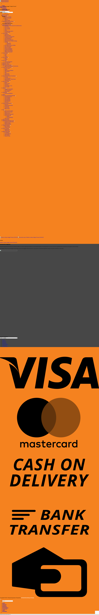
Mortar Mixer (7, 23)
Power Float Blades (8, 48)
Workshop (4, 343)
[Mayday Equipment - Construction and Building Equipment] (4, 1)
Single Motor (7, 129)
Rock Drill (6, 102)
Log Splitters (4, 92)
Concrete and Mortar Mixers (8, 21)
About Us (4, 341)
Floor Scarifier (7, 28)
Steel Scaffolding (8, 123)
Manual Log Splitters (9, 93)
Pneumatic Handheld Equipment (8, 95)
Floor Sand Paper (8, 46)
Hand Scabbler (7, 98)
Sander (6, 59)
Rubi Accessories (8, 115)
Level (6, 54)
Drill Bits (6, 42)
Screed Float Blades (8, 49)
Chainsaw (6, 84)
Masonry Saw (7, 127)
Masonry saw (7, 113)
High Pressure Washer (9, 70)
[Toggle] (8, 33)
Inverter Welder (8, 133)
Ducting (6, 76)
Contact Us (4, 345)
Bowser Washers (5, 14)
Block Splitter (7, 126)
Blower (6, 82)
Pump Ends (7, 106)
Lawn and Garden (5, 81)
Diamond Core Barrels (9, 39)
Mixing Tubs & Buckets (9, 114)
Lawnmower (7, 71)
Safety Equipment (5, 119)
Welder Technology (6, 131)
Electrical (6, 104)
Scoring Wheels (10, 117)
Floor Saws (4, 60)
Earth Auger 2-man (8, 85)
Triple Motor (7, 130)
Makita (3, 94)
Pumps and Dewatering (7, 103)
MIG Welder (7, 134)
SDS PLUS (9, 44)
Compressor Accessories (9, 36)
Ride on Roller (7, 20)
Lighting (4, 87)
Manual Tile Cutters (8, 111)
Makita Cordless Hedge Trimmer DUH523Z (8, 242)
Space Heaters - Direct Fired (10, 79)
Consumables (5, 33)
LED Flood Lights (8, 90)
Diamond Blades (8, 38)
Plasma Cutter (7, 135)
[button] (1, 7)
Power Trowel (7, 32)
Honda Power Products (7, 67)
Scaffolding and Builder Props (8, 120)
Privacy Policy (5, 346)
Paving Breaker (8, 99)
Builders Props (7, 122)
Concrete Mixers (8, 22)
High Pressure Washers (6, 64)
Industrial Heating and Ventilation (9, 75)
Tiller (6, 72)
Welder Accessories (8, 51)
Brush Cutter (7, 68)
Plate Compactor (8, 18)
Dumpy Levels (5, 52)
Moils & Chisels (8, 47)
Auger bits (7, 34)
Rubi (3, 109)
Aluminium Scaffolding (9, 121)
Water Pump (7, 74)
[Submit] (2, 602)
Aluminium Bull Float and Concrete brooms (13, 25)
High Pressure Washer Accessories (11, 66)
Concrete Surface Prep (6, 24)
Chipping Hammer (8, 96)
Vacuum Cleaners (5, 128)
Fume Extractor (8, 78)
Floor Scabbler (7, 97)
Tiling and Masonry (6, 125)
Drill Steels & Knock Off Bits (10, 45)
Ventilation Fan (8, 80)
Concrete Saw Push (8, 61)
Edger (6, 58)
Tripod (6, 56)
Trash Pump (7, 73)
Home (1, 6)
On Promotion (5, 10)
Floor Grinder (7, 27)
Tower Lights (7, 91)
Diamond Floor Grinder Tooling (11, 40)
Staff (5, 55)
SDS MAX (9, 43)
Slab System (7, 118)
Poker (6, 30)
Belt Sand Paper (8, 35)
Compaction (4, 15)
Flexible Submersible (9, 105)
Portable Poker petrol (9, 31)
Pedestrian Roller (8, 16)
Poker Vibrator (7, 101)
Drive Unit (7, 26)
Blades (8, 116)
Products (4, 7)
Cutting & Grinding (8, 37)
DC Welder (7, 132)
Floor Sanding (5, 57)
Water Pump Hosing (9, 50)
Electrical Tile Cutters (9, 110)
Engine (6, 69)
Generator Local (5, 63)
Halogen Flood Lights (9, 89)
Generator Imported (6, 62)
